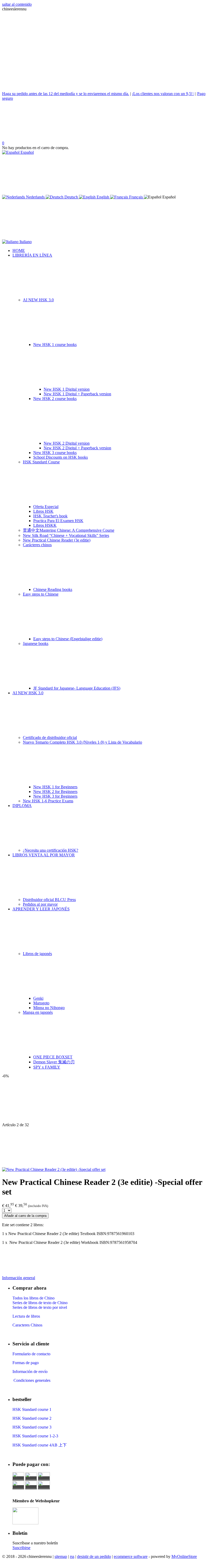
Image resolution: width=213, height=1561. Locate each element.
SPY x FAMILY (46, 1067)
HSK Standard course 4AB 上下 (39, 1445)
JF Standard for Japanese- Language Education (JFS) (76, 688)
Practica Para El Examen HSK (58, 520)
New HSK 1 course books (55, 344)
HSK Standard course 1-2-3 (35, 1436)
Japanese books (35, 643)
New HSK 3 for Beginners (55, 796)
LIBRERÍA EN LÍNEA (32, 255)
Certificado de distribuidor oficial (50, 737)
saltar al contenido (17, 4)
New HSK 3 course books (55, 452)
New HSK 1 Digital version (67, 389)
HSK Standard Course (41, 462)
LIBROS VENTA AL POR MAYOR (43, 855)
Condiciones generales (31, 1380)
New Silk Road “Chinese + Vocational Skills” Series (66, 535)
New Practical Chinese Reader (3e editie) (56, 540)
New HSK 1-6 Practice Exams (48, 801)
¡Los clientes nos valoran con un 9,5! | (163, 93)
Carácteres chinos (37, 545)
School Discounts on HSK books (60, 457)
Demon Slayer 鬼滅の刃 (54, 1062)
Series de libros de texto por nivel (39, 1307)
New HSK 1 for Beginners (55, 787)
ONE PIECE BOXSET (52, 1057)
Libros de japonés (37, 953)
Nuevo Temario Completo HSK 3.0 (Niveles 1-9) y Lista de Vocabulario (82, 742)
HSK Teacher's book (50, 516)
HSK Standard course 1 (32, 1409)
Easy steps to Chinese (40, 594)
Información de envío (30, 1371)
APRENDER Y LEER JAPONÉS (41, 909)
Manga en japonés (38, 1012)
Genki (38, 998)
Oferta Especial (45, 506)
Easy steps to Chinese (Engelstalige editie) (67, 639)
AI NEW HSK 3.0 (38, 300)
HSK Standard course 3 (31, 1427)
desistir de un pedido (94, 1556)
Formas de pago (25, 1362)
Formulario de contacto (31, 1354)
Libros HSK (43, 511)
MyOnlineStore (184, 1556)
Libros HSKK (45, 525)
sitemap (61, 1556)
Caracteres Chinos (27, 1325)
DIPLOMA (22, 805)
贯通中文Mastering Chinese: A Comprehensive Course (68, 530)
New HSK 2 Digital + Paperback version (77, 448)
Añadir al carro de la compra (25, 1216)
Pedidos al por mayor (40, 904)
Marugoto (41, 1003)
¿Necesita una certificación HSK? (50, 850)
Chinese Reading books (52, 589)
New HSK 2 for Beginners (55, 791)
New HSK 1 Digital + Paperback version (77, 394)
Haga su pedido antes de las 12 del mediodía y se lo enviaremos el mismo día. (65, 93)
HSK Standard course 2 (32, 1418)
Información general (18, 1278)
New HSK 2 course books (55, 398)
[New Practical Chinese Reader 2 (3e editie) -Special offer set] (53, 1169)
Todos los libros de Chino (33, 1298)
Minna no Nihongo (49, 1007)
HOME (18, 250)
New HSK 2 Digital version (67, 443)
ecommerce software (131, 1556)
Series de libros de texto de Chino (40, 1302)
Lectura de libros (26, 1316)
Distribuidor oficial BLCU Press (49, 899)
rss (72, 1556)
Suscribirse (21, 1547)
